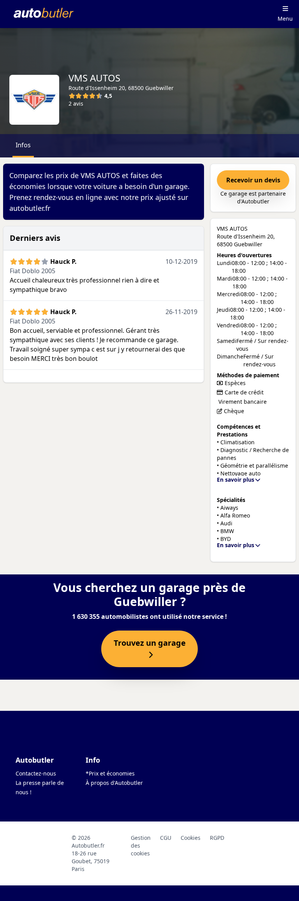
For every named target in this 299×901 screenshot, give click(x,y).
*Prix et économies (110, 773)
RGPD (217, 837)
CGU (165, 837)
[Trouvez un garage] (149, 655)
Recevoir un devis (253, 180)
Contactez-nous (36, 773)
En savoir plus (235, 479)
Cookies (191, 837)
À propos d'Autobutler (114, 782)
